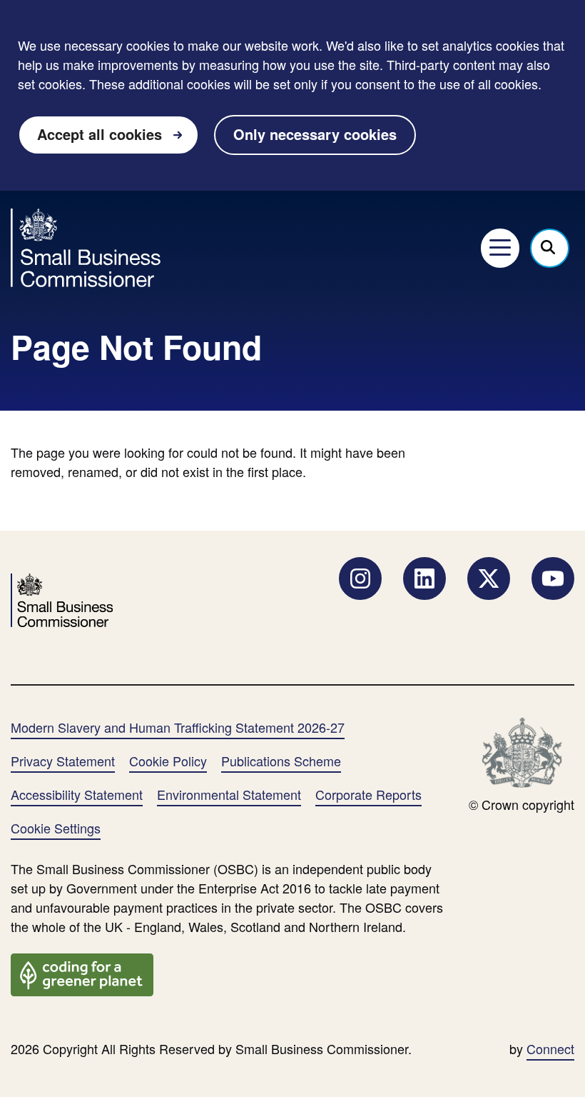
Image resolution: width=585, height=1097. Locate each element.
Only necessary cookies (315, 134)
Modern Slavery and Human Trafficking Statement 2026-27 (178, 727)
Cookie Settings (56, 827)
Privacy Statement (63, 760)
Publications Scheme (281, 760)
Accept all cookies (99, 134)
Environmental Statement (229, 794)
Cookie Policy (168, 760)
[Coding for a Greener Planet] (82, 972)
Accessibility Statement (77, 794)
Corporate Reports (368, 794)
